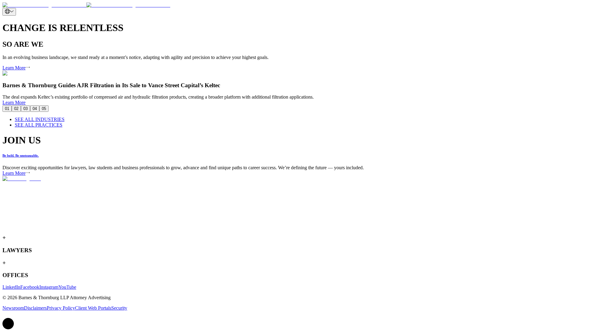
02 (16, 108)
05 (44, 108)
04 (35, 108)
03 (25, 108)
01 (7, 108)
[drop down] (9, 12)
